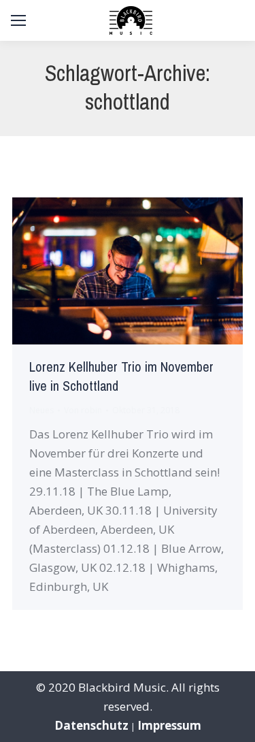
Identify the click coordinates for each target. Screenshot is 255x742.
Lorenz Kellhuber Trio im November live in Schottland (121, 377)
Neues (41, 410)
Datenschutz (91, 725)
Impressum (169, 725)
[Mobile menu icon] (18, 20)
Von (83, 410)
